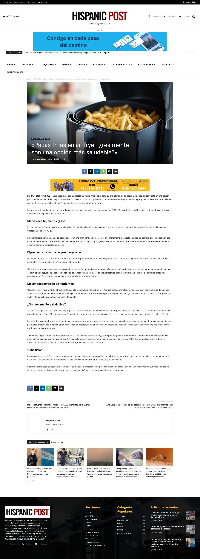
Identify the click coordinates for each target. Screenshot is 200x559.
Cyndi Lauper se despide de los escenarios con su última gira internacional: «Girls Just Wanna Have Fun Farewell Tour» (139, 406)
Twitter (29, 544)
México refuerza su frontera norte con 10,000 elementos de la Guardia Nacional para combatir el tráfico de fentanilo (58, 406)
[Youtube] (165, 16)
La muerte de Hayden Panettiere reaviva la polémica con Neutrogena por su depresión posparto (165, 543)
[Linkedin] (97, 171)
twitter (187, 16)
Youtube (172, 16)
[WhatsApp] (103, 171)
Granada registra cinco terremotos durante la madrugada (167, 527)
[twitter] (180, 16)
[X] (90, 171)
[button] (193, 16)
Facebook (157, 16)
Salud (51, 79)
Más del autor (57, 442)
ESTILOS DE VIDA (40, 79)
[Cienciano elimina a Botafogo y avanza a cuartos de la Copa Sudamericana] (190, 515)
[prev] (188, 52)
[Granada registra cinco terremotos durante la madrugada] (190, 529)
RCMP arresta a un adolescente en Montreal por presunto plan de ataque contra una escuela (65, 52)
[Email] (109, 171)
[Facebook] (149, 16)
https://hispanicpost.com (55, 424)
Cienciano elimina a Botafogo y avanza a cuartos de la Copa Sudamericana (165, 514)
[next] (192, 52)
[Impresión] (115, 171)
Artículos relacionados (38, 442)
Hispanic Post (40, 159)
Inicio (29, 79)
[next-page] (33, 482)
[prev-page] (29, 482)
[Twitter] (22, 544)
